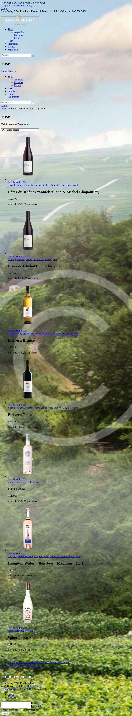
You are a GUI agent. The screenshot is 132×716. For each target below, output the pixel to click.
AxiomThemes (8, 689)
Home (4, 71)
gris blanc (29, 482)
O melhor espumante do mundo (24, 665)
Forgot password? (10, 709)
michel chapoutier (51, 185)
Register (12, 697)
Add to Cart (21, 182)
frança (20, 185)
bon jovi (12, 556)
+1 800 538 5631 (33, 686)
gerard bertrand (15, 482)
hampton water (41, 556)
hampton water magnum (62, 556)
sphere (33, 630)
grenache (28, 185)
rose (69, 185)
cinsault (11, 185)
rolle (64, 185)
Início (4, 108)
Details (11, 182)
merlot (38, 185)
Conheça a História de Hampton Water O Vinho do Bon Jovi (39, 662)
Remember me (31, 709)
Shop (10, 71)
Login (11, 694)
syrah (75, 185)
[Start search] (33, 103)
